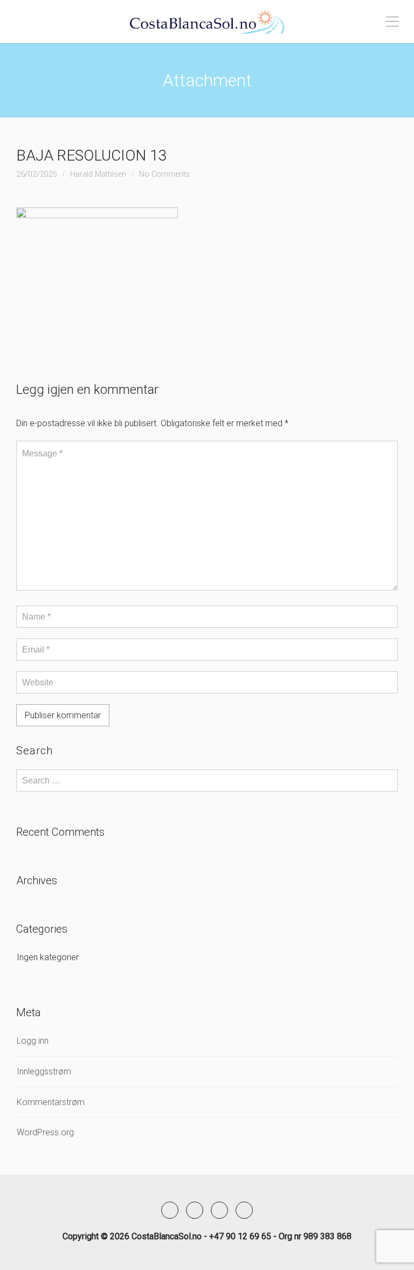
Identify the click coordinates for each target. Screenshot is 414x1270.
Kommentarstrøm (51, 1102)
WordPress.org (45, 1132)
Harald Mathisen (98, 174)
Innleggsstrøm (44, 1071)
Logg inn (33, 1041)
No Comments (164, 174)
